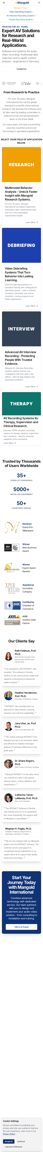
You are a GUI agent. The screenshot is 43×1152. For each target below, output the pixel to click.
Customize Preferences (13, 1147)
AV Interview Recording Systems (20, 15)
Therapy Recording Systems (20, 19)
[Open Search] (39, 3)
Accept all (9, 1141)
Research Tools (20, 8)
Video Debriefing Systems (20, 12)
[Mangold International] (21, 2)
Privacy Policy (9, 1134)
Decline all (21, 1141)
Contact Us (21, 69)
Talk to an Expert (21, 927)
